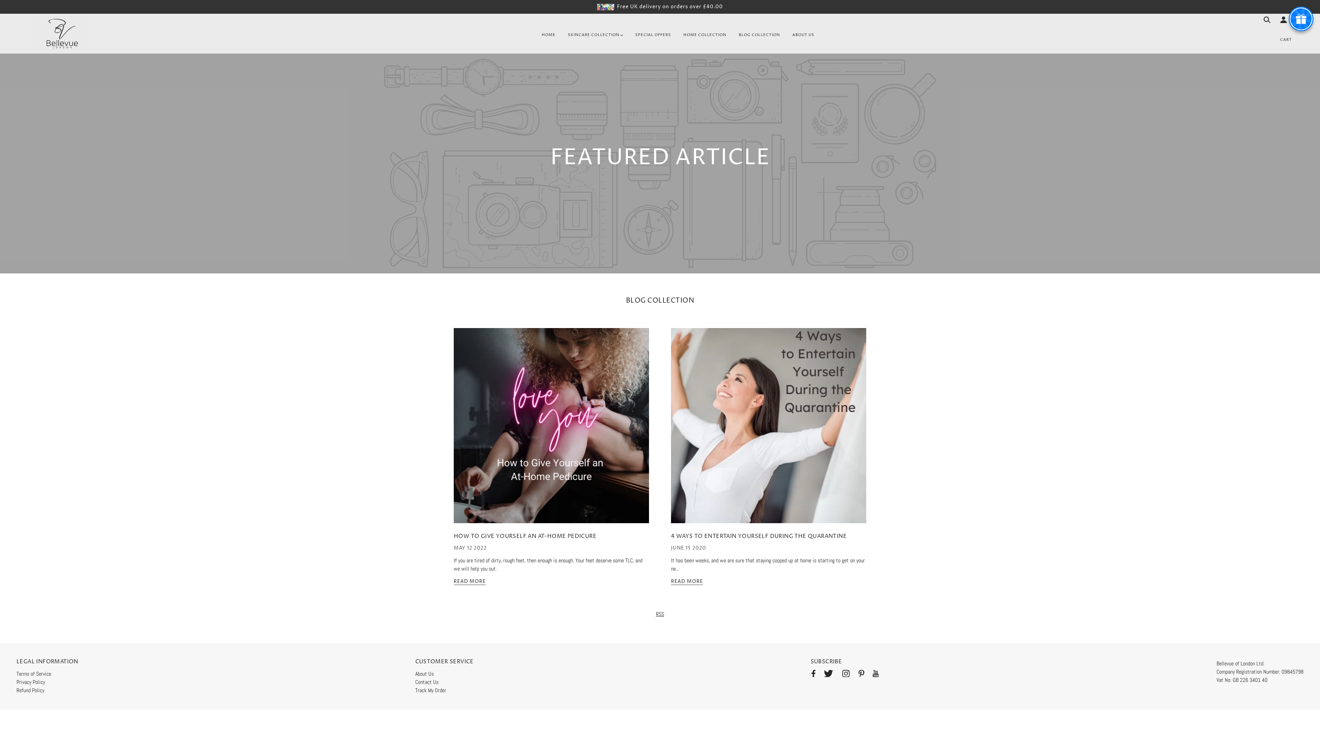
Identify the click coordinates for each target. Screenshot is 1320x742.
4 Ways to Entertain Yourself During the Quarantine (759, 536)
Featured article (660, 159)
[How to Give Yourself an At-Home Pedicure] (551, 431)
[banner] (63, 33)
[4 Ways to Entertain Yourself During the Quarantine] (768, 431)
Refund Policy (30, 690)
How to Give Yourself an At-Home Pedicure (525, 536)
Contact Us (427, 682)
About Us (424, 673)
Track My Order (430, 690)
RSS (660, 614)
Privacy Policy (30, 682)
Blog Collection (660, 300)
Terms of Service (33, 673)
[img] (813, 675)
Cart (1286, 39)
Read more (470, 582)
